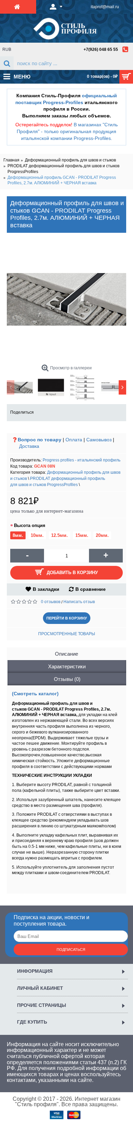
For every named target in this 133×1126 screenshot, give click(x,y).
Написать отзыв (79, 601)
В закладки (46, 589)
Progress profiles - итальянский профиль (81, 460)
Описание (66, 654)
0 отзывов (50, 601)
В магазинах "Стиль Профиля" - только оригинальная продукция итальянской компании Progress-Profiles (67, 131)
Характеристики (67, 666)
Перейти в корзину (66, 618)
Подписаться (71, 949)
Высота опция (29, 525)
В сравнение (90, 589)
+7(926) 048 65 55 (101, 49)
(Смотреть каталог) (35, 693)
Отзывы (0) (67, 679)
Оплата (73, 439)
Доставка (29, 446)
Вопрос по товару (39, 439)
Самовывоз (99, 439)
